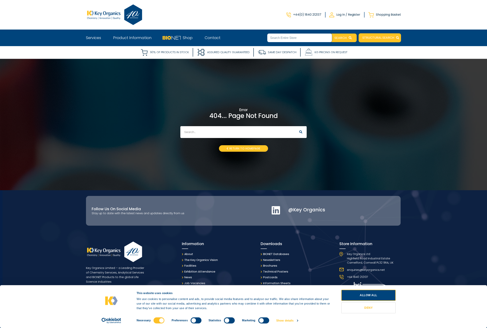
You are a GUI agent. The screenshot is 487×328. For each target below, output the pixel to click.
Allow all (368, 295)
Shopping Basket (388, 14)
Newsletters (271, 260)
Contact (212, 37)
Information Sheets (276, 283)
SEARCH (340, 38)
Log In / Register (348, 14)
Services (93, 37)
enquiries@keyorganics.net (366, 270)
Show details (285, 320)
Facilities (190, 266)
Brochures (270, 266)
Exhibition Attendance (199, 271)
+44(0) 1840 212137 (307, 14)
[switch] (196, 320)
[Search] (301, 132)
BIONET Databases (276, 254)
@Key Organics (306, 209)
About (188, 254)
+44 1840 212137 (357, 277)
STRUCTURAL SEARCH (378, 37)
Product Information (132, 37)
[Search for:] (299, 37)
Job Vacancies (194, 283)
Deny (368, 307)
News (188, 277)
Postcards (270, 277)
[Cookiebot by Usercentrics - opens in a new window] (111, 320)
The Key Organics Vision (201, 260)
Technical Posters (275, 271)
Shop (188, 37)
